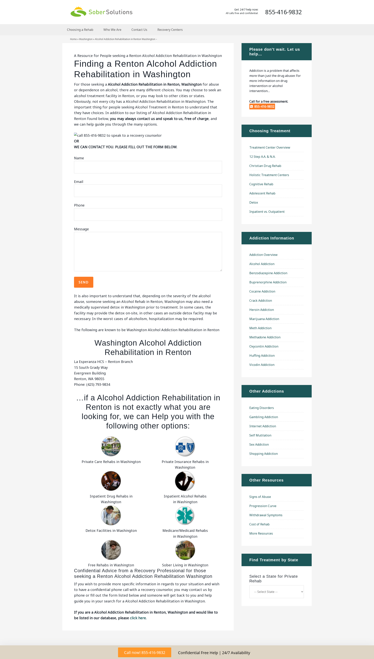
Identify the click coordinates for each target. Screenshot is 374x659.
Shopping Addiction (263, 453)
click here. (138, 618)
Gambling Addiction (263, 417)
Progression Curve (262, 506)
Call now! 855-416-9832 (144, 652)
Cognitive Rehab (261, 184)
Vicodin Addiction (261, 365)
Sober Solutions (101, 11)
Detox (253, 202)
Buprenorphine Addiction (268, 282)
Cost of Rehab (259, 524)
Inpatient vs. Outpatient (267, 211)
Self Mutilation (260, 435)
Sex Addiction (259, 444)
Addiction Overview (263, 255)
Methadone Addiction (264, 337)
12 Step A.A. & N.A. (262, 156)
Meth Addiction (260, 328)
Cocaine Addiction (262, 291)
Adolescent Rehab (262, 193)
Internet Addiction (262, 426)
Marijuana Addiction (264, 319)
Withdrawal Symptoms (265, 515)
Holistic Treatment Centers (269, 175)
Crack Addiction (260, 300)
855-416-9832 (263, 106)
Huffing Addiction (262, 355)
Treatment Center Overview (269, 147)
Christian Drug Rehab (265, 166)
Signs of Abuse (260, 497)
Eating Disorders (261, 408)
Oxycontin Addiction (263, 346)
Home (73, 39)
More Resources (261, 533)
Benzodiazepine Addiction (268, 273)
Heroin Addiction (261, 310)
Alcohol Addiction (261, 264)
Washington (86, 39)
